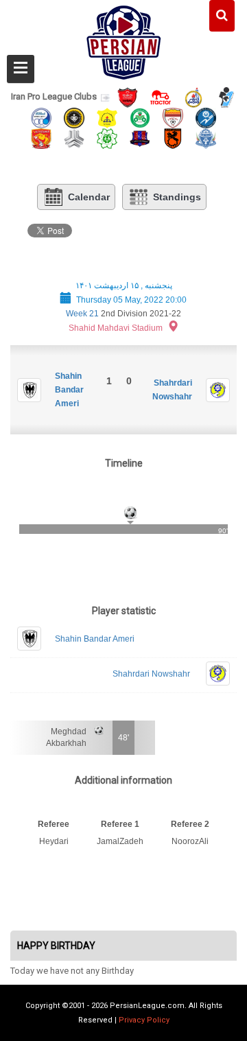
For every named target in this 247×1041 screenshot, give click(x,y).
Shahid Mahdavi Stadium (116, 328)
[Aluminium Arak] (206, 137)
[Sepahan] (74, 117)
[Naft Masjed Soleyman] (193, 96)
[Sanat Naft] (107, 117)
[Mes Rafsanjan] (173, 137)
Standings (177, 196)
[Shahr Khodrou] (41, 137)
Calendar (89, 196)
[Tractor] (160, 96)
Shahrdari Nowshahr (151, 674)
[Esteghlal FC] (41, 117)
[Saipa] (74, 138)
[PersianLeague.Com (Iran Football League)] (123, 39)
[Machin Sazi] (107, 137)
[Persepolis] (127, 96)
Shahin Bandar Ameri (69, 389)
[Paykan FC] (226, 96)
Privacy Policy (144, 1020)
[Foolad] (173, 117)
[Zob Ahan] (140, 117)
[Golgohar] (206, 117)
